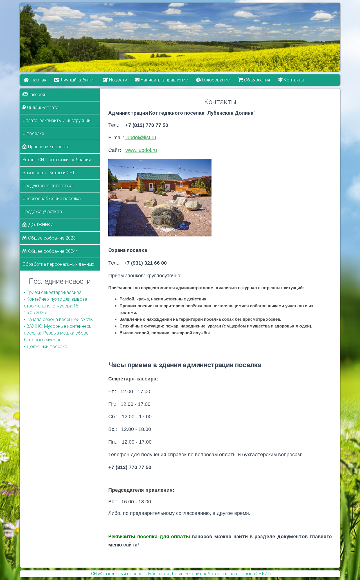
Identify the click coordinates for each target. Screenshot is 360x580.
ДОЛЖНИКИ (40, 224)
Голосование (215, 80)
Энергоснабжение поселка (51, 198)
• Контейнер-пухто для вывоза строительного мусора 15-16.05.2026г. (55, 305)
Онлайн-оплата (42, 107)
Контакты (293, 80)
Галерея (36, 94)
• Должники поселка (45, 346)
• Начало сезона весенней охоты (58, 319)
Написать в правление (164, 80)
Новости (117, 80)
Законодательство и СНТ (48, 172)
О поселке (33, 133)
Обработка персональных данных (58, 264)
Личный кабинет (77, 80)
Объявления (256, 80)
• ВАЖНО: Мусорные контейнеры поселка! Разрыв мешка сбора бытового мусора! (58, 333)
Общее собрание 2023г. (53, 238)
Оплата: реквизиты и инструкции (56, 120)
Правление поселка (48, 146)
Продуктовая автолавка (47, 185)
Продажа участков (42, 211)
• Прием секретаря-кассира (53, 292)
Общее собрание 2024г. (53, 251)
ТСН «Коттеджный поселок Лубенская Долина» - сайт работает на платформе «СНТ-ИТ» (180, 573)
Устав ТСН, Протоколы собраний (56, 159)
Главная (37, 80)
